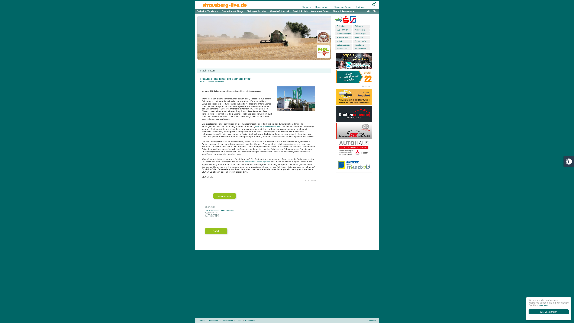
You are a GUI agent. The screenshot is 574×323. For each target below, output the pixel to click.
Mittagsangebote (343, 45)
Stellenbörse (342, 49)
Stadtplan (360, 7)
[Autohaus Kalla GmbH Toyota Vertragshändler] (356, 131)
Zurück (216, 231)
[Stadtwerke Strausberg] (353, 20)
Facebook (371, 321)
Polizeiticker (342, 26)
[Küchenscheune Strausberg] (356, 114)
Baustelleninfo (360, 49)
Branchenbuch (322, 7)
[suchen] (374, 4)
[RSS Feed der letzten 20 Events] (375, 11)
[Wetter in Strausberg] (368, 11)
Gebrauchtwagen (344, 34)
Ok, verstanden (548, 311)
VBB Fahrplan (342, 30)
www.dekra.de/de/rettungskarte (267, 126)
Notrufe (340, 41)
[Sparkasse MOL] (345, 20)
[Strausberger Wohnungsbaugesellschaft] (338, 20)
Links (239, 321)
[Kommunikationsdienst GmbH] (356, 97)
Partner (202, 321)
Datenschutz (227, 321)
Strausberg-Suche (343, 7)
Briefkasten (250, 321)
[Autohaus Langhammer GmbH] (356, 148)
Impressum (213, 321)
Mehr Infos (543, 305)
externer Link (224, 196)
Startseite (306, 7)
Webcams (359, 26)
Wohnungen (360, 30)
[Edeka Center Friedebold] (356, 165)
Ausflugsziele (342, 37)
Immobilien (359, 45)
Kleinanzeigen (361, 34)
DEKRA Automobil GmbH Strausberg (220, 211)
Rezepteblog (360, 37)
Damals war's (360, 41)
